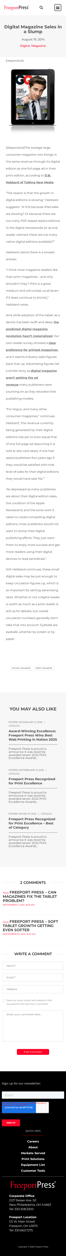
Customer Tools (33, 1170)
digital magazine (21, 668)
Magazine (38, 46)
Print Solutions (33, 1159)
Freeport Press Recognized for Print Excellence (32, 781)
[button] (41, 8)
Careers (33, 1141)
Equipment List (33, 1165)
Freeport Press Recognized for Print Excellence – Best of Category (32, 823)
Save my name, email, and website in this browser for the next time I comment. (29, 1002)
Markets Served (33, 1153)
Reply (6, 892)
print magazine (44, 668)
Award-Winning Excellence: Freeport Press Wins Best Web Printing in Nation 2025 (33, 735)
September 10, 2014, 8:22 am (19, 934)
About (33, 1147)
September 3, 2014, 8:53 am (18, 904)
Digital (25, 46)
